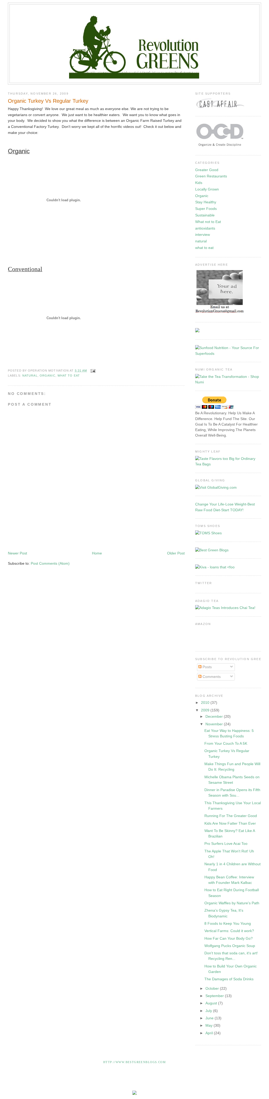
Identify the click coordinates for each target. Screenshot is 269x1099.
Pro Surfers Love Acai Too (225, 843)
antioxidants (205, 228)
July (209, 1011)
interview (202, 234)
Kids (198, 183)
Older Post (176, 553)
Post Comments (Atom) (50, 563)
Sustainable (205, 215)
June (210, 1018)
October (212, 988)
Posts (206, 667)
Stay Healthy (205, 202)
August (211, 1003)
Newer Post (17, 553)
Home (97, 553)
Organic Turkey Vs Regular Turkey (48, 101)
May (209, 1025)
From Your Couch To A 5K (225, 743)
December (214, 716)
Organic (47, 375)
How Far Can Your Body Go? (228, 938)
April (209, 1033)
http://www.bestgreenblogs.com (134, 1062)
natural (30, 375)
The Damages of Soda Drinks (229, 979)
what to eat (69, 375)
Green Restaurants (211, 176)
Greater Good (206, 170)
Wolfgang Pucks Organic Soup (229, 946)
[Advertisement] (103, 534)
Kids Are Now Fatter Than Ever (230, 823)
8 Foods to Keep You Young (227, 923)
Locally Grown (207, 189)
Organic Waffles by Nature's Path (231, 903)
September (215, 996)
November (214, 724)
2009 (205, 710)
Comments (211, 676)
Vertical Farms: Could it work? (229, 931)
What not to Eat (208, 222)
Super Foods (206, 208)
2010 (205, 702)
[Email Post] (92, 370)
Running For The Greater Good (230, 816)
